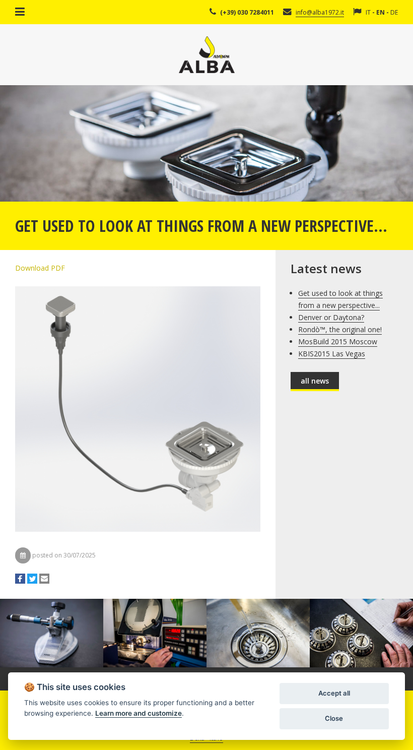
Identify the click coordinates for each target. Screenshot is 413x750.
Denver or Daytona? (331, 317)
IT (368, 12)
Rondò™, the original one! (340, 329)
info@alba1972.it (320, 12)
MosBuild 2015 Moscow (337, 341)
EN (380, 12)
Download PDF (40, 268)
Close (334, 718)
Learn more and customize (138, 713)
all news (315, 381)
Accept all (334, 693)
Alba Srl (207, 54)
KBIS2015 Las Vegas (331, 353)
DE (394, 12)
